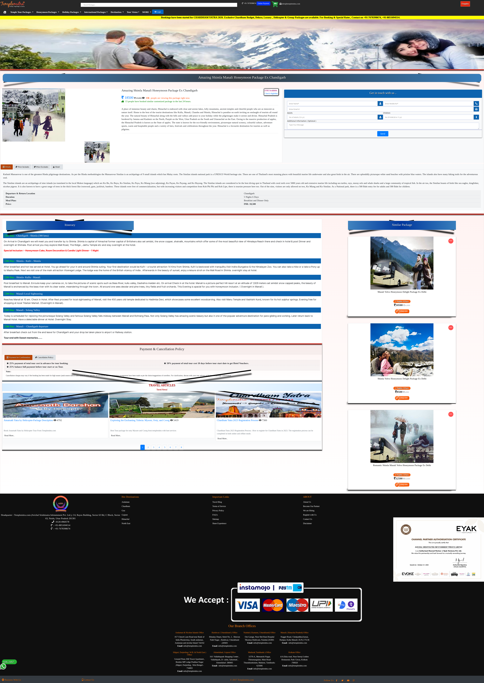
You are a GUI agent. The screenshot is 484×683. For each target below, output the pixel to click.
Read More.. (9, 435)
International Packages (95, 12)
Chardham (126, 506)
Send (382, 133)
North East (126, 523)
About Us (307, 502)
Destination (116, 12)
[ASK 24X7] (3, 671)
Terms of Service (219, 506)
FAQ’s (215, 515)
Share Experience (219, 523)
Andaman (125, 502)
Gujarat (125, 515)
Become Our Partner (311, 506)
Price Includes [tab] (23, 167)
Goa (123, 510)
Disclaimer (307, 523)
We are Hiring (308, 510)
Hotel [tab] (58, 167)
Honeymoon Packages (46, 12)
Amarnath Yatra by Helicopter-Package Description (29, 420)
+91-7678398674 (249, 3)
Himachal (125, 519)
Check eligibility (271, 93)
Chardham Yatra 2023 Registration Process (238, 420)
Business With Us (12, 680)
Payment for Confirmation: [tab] (19, 357)
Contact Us (307, 519)
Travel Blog (217, 502)
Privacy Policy (218, 510)
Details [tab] (8, 167)
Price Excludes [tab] (42, 167)
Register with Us (309, 515)
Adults (290, 113)
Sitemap (215, 519)
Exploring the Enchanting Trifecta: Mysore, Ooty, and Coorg (140, 420)
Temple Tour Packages (20, 12)
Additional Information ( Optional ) (301, 121)
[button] (95, 12)
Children (386, 113)
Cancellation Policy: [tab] (45, 357)
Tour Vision (132, 12)
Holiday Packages (70, 12)
